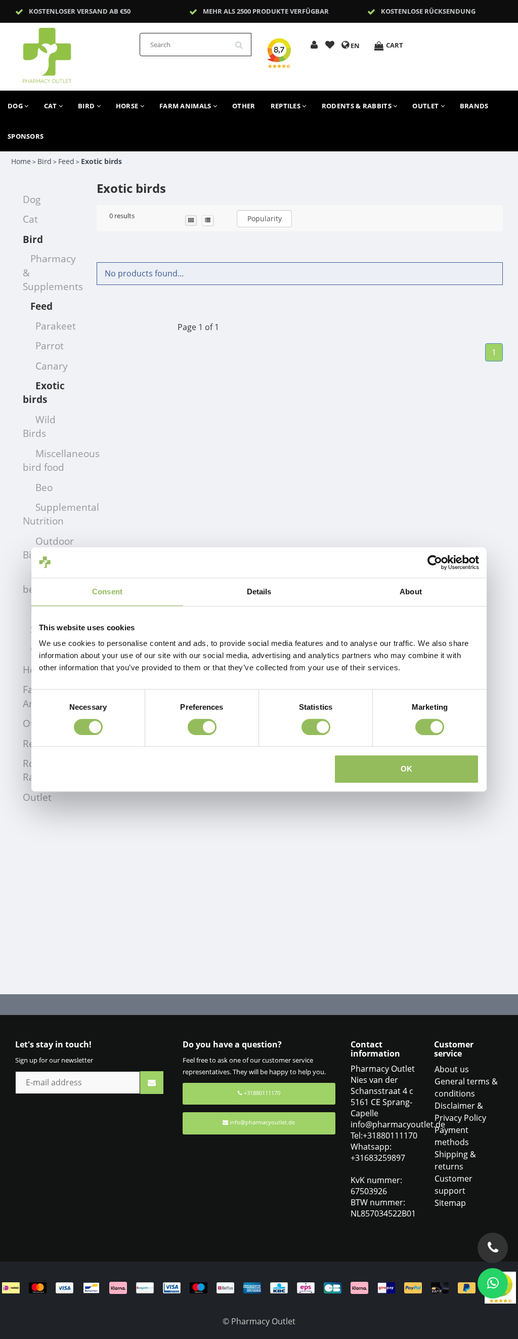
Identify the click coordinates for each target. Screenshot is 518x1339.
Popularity (264, 218)
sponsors (26, 136)
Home (21, 161)
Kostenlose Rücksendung (428, 11)
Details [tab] (259, 591)
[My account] (314, 45)
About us (452, 1069)
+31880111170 (261, 1093)
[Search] (242, 41)
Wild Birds (39, 426)
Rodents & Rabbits (357, 105)
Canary (51, 366)
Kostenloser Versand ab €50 (80, 11)
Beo (44, 487)
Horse (128, 105)
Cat (51, 105)
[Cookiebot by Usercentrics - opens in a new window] (435, 562)
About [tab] (411, 591)
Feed (66, 161)
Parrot (49, 345)
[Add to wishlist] (329, 45)
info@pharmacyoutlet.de (262, 1122)
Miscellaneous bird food (61, 460)
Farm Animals (186, 105)
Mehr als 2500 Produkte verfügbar (266, 11)
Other (243, 105)
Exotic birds (101, 161)
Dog (16, 105)
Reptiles (287, 105)
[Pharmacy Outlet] (73, 52)
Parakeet (55, 326)
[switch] (202, 727)
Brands (474, 105)
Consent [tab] (107, 591)
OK (406, 768)
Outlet (426, 105)
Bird (87, 105)
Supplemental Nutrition (61, 514)
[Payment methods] (243, 1286)
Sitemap (450, 1202)
